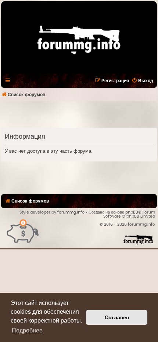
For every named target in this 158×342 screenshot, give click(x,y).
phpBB (131, 212)
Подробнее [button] (27, 330)
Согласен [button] (117, 317)
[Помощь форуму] (23, 231)
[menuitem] (142, 81)
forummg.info (71, 212)
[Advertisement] (79, 114)
